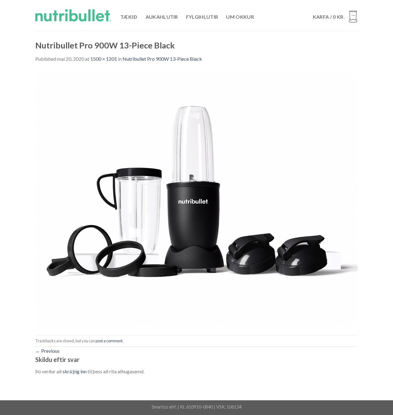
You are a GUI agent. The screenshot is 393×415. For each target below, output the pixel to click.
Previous (47, 351)
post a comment (109, 340)
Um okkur (240, 17)
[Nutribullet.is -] (73, 15)
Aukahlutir (162, 17)
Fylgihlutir (202, 17)
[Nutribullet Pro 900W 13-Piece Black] (196, 198)
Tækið (129, 17)
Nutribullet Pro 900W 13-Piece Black (162, 59)
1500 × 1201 (103, 59)
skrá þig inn (75, 371)
